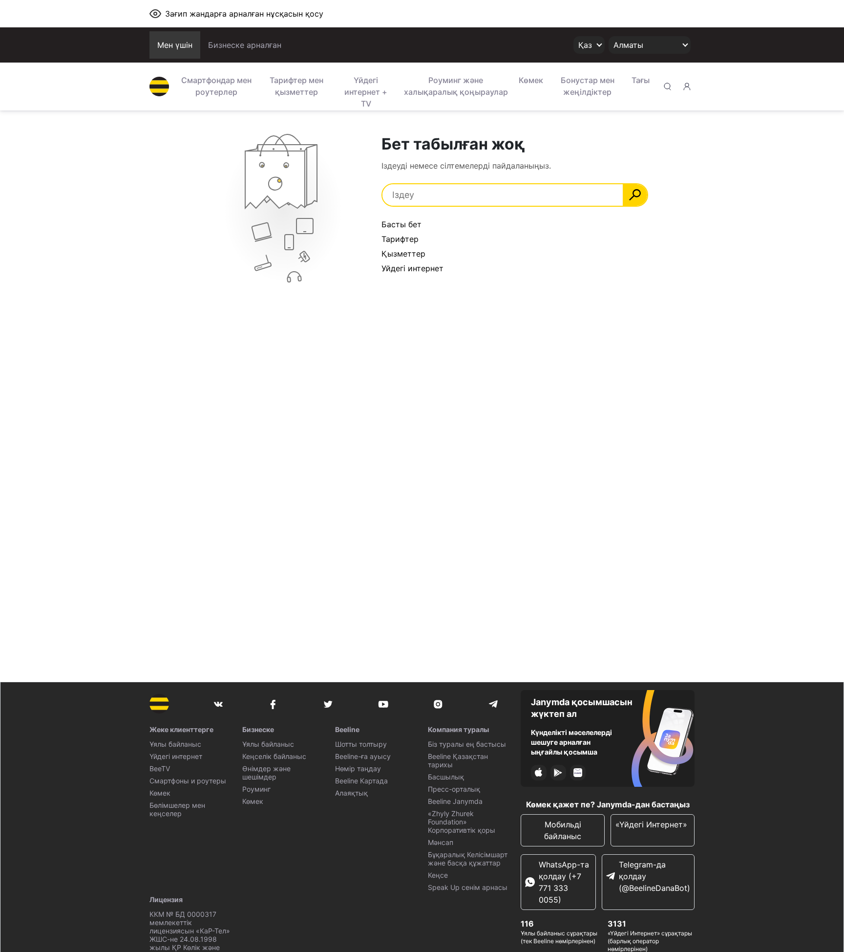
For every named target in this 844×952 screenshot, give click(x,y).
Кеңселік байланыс (274, 756)
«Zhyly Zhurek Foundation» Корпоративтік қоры (461, 821)
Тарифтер (400, 239)
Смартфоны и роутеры (187, 781)
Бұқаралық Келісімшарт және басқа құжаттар (467, 858)
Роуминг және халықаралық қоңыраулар (456, 86)
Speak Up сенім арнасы (467, 887)
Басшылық (446, 777)
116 (527, 924)
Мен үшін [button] (174, 45)
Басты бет (401, 224)
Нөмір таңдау (358, 768)
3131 (617, 924)
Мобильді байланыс (562, 830)
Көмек (531, 80)
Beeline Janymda (455, 801)
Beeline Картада (361, 781)
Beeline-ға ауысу (363, 756)
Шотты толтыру (361, 744)
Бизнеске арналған (244, 45)
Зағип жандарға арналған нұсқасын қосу (244, 14)
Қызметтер (403, 254)
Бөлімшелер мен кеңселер (177, 809)
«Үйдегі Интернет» (652, 824)
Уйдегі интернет (412, 268)
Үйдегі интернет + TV (365, 91)
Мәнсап (440, 842)
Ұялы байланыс (175, 744)
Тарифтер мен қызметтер (296, 86)
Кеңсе (438, 875)
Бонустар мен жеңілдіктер (587, 86)
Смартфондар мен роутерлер (216, 86)
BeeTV (159, 768)
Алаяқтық (351, 793)
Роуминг (256, 789)
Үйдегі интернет (175, 756)
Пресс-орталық (454, 789)
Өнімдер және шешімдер (266, 772)
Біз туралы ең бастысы (467, 744)
